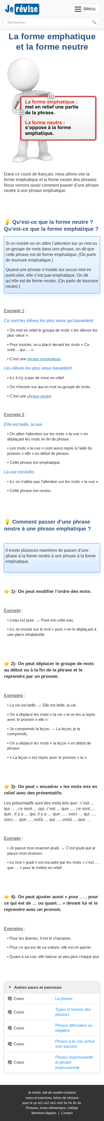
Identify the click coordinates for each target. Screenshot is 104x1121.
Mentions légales (43, 1113)
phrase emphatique (44, 359)
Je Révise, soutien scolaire (22, 9)
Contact (67, 1113)
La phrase (64, 998)
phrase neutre (39, 396)
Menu (89, 8)
